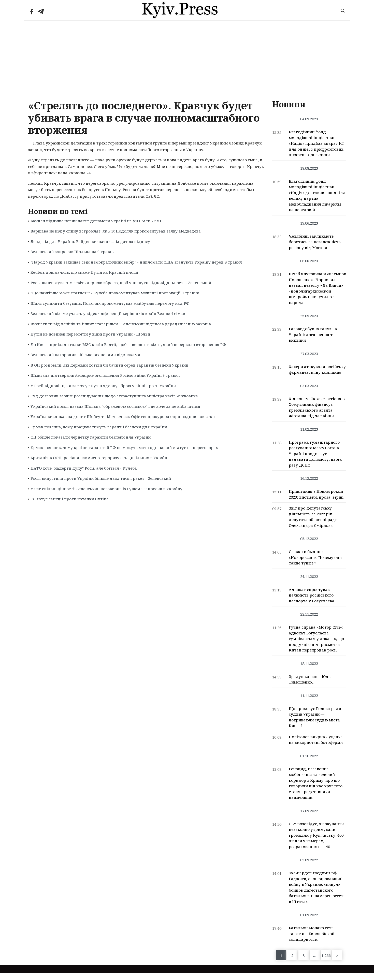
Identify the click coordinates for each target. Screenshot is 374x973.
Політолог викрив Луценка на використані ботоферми (316, 739)
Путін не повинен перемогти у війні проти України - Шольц (90, 334)
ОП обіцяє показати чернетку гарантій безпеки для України (91, 437)
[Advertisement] (187, 58)
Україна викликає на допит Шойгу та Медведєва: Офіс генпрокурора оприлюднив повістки (123, 416)
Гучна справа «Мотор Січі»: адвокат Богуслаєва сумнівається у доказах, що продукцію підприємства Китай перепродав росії (316, 638)
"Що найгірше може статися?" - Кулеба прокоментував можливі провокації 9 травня (115, 292)
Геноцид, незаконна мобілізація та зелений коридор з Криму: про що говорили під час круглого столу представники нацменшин (315, 783)
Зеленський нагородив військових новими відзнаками (85, 354)
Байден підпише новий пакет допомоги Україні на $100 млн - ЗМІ (96, 220)
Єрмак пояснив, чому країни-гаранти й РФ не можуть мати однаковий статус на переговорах (124, 447)
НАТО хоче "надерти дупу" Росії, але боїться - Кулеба (84, 468)
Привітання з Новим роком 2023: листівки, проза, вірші (316, 494)
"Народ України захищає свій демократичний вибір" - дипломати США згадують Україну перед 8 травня (136, 262)
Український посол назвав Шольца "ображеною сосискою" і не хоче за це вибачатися (115, 406)
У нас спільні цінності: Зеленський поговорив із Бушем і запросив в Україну (106, 488)
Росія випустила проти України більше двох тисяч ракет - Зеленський (101, 478)
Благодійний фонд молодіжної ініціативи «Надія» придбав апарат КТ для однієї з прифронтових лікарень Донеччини (316, 143)
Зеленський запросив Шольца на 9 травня (73, 251)
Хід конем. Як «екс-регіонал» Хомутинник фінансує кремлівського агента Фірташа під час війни (317, 407)
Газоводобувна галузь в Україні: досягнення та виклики (313, 334)
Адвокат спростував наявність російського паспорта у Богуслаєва (311, 595)
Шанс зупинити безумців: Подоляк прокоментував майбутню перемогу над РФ (110, 303)
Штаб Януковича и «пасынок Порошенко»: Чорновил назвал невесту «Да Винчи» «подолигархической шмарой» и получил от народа (317, 288)
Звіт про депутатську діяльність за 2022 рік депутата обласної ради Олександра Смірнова (313, 516)
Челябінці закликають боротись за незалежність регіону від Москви (315, 242)
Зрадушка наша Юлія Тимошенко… (310, 679)
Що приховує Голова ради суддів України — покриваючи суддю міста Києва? (315, 717)
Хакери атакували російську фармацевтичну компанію (317, 369)
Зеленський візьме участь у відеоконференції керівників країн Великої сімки (108, 313)
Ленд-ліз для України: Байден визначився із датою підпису (90, 241)
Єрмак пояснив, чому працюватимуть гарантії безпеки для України (99, 426)
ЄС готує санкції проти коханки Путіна (70, 498)
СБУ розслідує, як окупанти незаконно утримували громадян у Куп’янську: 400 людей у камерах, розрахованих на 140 (316, 835)
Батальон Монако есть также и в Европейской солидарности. (311, 933)
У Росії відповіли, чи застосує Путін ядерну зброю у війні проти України (103, 385)
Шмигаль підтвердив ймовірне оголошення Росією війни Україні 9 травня (105, 375)
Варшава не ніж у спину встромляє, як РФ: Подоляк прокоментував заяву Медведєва (116, 231)
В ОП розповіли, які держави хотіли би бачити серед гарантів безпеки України (109, 365)
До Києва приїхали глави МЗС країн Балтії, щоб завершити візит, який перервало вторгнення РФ (128, 344)
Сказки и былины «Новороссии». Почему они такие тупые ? (315, 557)
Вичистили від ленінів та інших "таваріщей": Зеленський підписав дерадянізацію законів (121, 323)
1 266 (325, 955)
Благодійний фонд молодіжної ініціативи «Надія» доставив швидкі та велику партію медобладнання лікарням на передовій (317, 195)
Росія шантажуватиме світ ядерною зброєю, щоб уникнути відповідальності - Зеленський (121, 282)
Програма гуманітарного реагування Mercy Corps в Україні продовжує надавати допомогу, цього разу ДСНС (315, 454)
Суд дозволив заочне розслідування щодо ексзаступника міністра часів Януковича (114, 395)
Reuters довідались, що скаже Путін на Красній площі (84, 272)
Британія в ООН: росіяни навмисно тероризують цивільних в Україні (99, 457)
